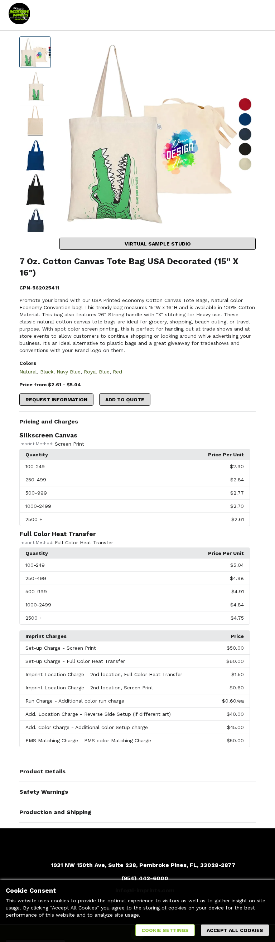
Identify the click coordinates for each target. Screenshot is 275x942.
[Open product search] (244, 15)
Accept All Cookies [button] (235, 930)
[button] (137, 422)
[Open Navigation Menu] (258, 15)
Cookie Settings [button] (165, 930)
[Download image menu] (247, 45)
